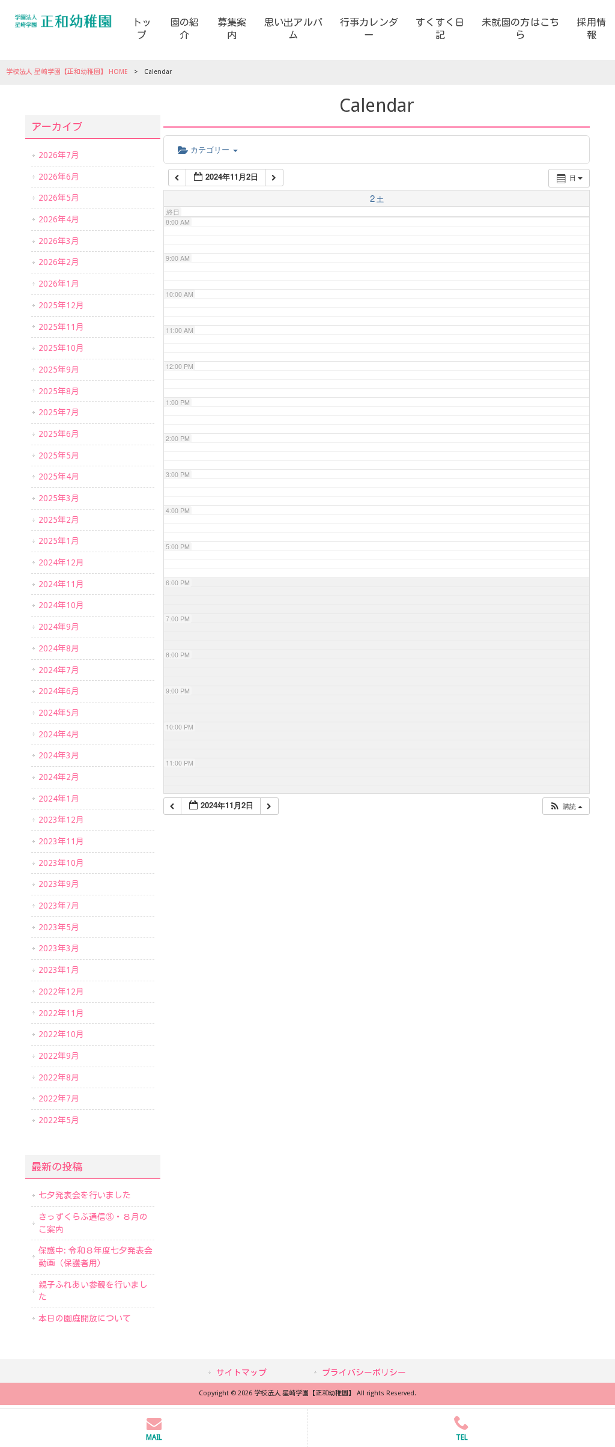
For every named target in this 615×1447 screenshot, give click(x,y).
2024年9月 (58, 627)
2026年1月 (58, 283)
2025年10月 (61, 348)
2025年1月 (58, 541)
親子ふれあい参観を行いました (93, 1291)
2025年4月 (58, 476)
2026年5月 (58, 198)
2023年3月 (58, 948)
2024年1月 (58, 798)
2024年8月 (58, 648)
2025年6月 (58, 434)
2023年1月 (58, 970)
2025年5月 (58, 455)
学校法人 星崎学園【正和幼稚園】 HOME (67, 72)
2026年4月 (58, 219)
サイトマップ (241, 1372)
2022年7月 (58, 1098)
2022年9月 (58, 1056)
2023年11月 (61, 841)
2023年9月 (58, 884)
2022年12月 (61, 991)
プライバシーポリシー (364, 1372)
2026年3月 (58, 241)
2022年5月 (58, 1120)
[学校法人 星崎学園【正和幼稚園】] (63, 21)
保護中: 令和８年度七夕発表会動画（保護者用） (95, 1257)
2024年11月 (61, 584)
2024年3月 (58, 755)
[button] (566, 806)
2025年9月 (58, 369)
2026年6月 (58, 176)
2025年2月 (58, 520)
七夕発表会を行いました (84, 1195)
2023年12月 (61, 819)
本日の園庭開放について (84, 1318)
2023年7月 (58, 905)
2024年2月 (58, 777)
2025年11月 (61, 327)
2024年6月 (58, 691)
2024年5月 (58, 712)
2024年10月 (61, 605)
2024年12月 (61, 562)
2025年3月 (58, 498)
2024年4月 (58, 734)
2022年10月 (61, 1034)
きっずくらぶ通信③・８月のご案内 (93, 1223)
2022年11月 (61, 1013)
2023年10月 (61, 863)
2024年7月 (58, 670)
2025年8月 (58, 391)
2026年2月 (58, 262)
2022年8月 (58, 1077)
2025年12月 (61, 305)
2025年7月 (58, 412)
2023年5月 (58, 927)
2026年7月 (58, 155)
